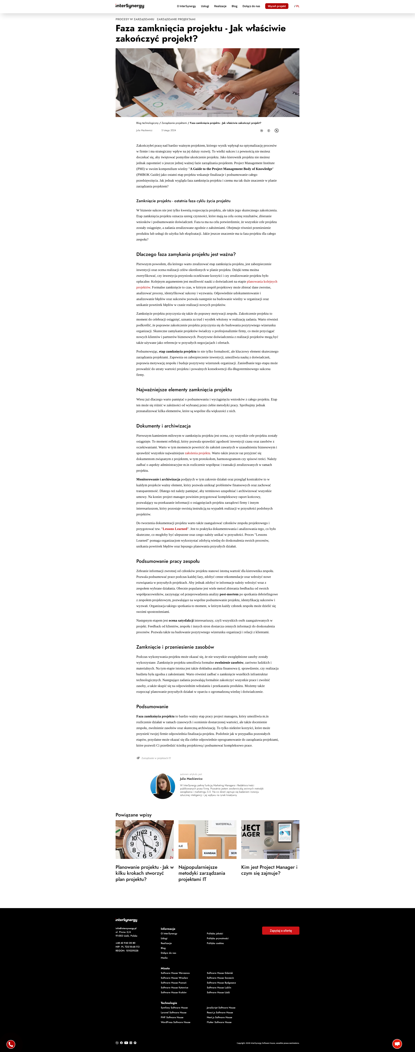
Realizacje (220, 6)
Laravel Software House (173, 1012)
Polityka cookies (215, 943)
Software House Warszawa (175, 973)
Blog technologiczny (147, 123)
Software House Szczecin (220, 978)
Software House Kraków (174, 992)
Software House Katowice (174, 987)
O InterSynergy (186, 6)
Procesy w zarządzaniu (135, 19)
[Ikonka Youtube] (126, 1042)
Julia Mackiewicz (144, 130)
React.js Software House (220, 1012)
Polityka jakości (215, 933)
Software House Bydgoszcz (221, 982)
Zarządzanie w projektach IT (156, 758)
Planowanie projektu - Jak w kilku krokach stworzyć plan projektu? (145, 873)
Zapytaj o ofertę (281, 930)
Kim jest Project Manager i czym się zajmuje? (269, 870)
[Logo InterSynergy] (207, 920)
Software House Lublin (219, 987)
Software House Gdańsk (220, 973)
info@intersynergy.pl (126, 928)
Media (164, 958)
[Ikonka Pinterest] (135, 1042)
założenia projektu (197, 453)
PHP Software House (172, 1017)
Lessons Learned (175, 529)
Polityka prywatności (218, 938)
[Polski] (297, 6)
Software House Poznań (173, 982)
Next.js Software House (219, 1017)
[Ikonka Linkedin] (261, 130)
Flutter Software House (219, 1022)
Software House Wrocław (174, 978)
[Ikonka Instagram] (131, 1042)
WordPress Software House (175, 1022)
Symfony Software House (174, 1007)
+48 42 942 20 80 (125, 943)
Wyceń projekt (277, 6)
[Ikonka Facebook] (268, 130)
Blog (234, 6)
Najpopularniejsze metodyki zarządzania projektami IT (201, 873)
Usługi (205, 6)
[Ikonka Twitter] (277, 131)
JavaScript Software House (221, 1007)
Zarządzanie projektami (176, 19)
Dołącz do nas (251, 6)
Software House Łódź (218, 992)
